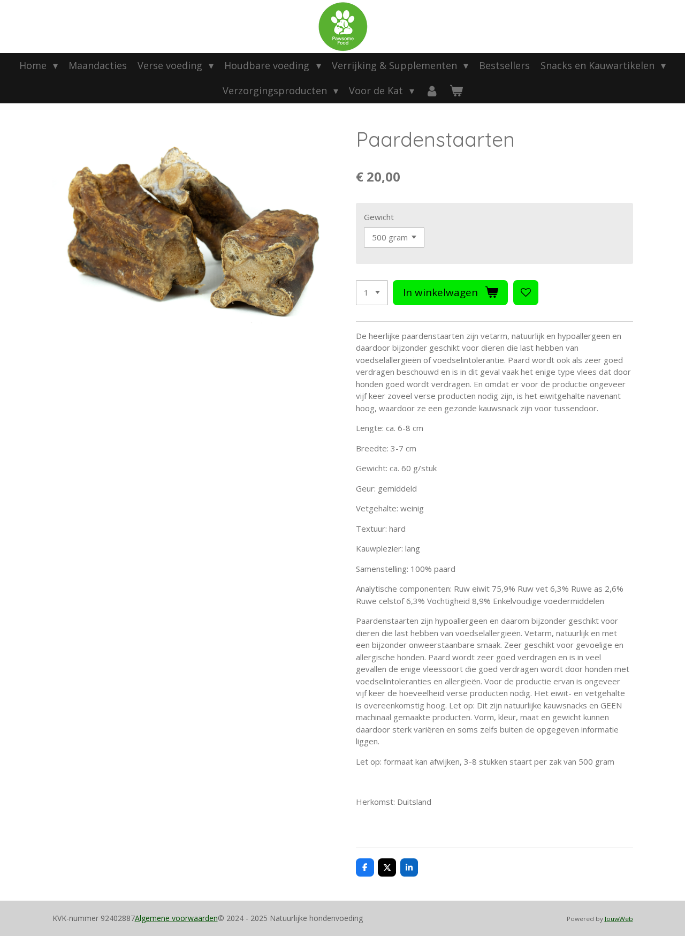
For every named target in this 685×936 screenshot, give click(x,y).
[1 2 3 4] (372, 292)
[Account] (432, 90)
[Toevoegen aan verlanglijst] (525, 292)
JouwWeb (619, 919)
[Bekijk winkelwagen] (456, 90)
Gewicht (379, 217)
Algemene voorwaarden (176, 918)
